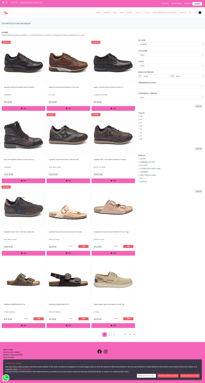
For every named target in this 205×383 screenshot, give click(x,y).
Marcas (183, 12)
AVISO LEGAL (8, 349)
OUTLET (139, 12)
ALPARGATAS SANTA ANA (150, 168)
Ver (24, 108)
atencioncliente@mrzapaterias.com (31, 2)
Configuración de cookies (146, 376)
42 (130, 334)
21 (141, 129)
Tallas (141, 113)
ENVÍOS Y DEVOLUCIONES (13, 354)
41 (125, 334)
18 (141, 119)
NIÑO (122, 12)
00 (141, 116)
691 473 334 (14, 2)
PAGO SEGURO (8, 357)
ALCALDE (143, 165)
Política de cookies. (25, 369)
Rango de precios (146, 72)
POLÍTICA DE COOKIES (11, 352)
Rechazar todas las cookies (168, 376)
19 (141, 123)
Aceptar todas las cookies (190, 376)
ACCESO (197, 4)
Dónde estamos (176, 3)
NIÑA (115, 12)
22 (141, 132)
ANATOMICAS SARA (148, 175)
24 (141, 139)
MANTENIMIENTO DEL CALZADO (164, 12)
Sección (141, 40)
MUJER (98, 12)
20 (141, 126)
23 (141, 136)
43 (134, 334)
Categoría (143, 50)
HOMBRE (107, 12)
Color (141, 61)
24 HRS (143, 159)
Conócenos (165, 3)
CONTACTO (188, 3)
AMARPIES (144, 172)
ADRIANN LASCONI (147, 162)
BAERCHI (143, 181)
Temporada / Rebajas (147, 93)
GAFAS (147, 12)
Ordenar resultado (147, 82)
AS (141, 178)
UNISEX (129, 12)
